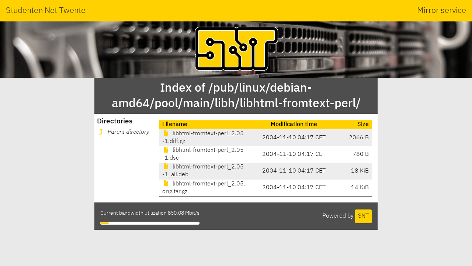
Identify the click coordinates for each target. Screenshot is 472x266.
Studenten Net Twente (46, 11)
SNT (363, 216)
